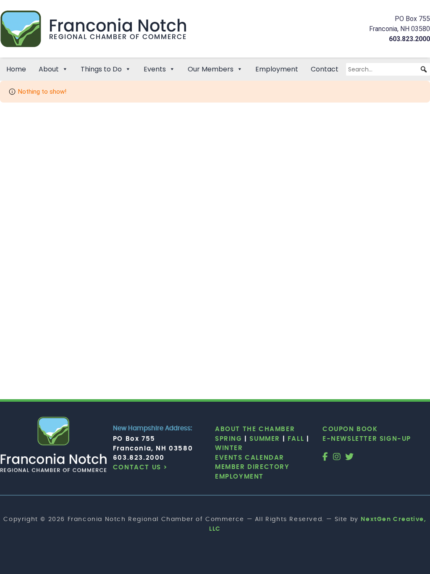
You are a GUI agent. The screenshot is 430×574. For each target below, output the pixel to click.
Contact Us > (140, 467)
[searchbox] (388, 69)
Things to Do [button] (101, 69)
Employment (276, 69)
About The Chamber (255, 429)
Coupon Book (350, 429)
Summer (264, 439)
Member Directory (252, 467)
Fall (296, 439)
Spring (228, 439)
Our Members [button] (210, 69)
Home (16, 69)
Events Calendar (249, 458)
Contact (324, 69)
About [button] (49, 69)
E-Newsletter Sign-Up (366, 439)
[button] (423, 69)
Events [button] (155, 69)
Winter (229, 448)
